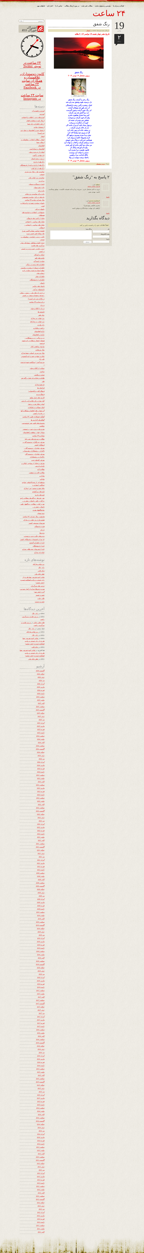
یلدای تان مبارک (39, 552)
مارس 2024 (40, 765)
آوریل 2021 (40, 860)
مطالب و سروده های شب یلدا (34, 439)
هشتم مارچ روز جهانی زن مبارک (33, 520)
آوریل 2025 (40, 723)
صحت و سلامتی (39, 375)
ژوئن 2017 (41, 1010)
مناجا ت (41, 476)
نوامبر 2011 (40, 1229)
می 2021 (41, 857)
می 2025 (41, 719)
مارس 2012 (40, 1216)
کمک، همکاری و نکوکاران (36, 407)
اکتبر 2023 (41, 781)
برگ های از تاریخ (38, 162)
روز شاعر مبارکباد (38, 564)
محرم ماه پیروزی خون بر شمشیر (33, 429)
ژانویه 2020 (40, 909)
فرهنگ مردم (40, 394)
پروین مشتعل (100, 164)
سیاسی (41, 371)
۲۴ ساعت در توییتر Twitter (32, 64)
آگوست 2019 (40, 925)
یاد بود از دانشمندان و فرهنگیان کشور (32, 539)
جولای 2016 (40, 1046)
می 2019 (41, 935)
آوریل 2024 (40, 762)
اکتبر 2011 (41, 1232)
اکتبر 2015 (41, 1075)
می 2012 (41, 1209)
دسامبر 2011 (40, 1225)
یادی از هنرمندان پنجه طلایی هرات (33, 549)
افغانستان (41, 145)
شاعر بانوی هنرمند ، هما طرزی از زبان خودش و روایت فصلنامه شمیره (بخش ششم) (32, 580)
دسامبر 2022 (40, 798)
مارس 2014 (40, 1137)
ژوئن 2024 (41, 755)
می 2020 (41, 896)
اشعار (88, 30)
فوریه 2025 (40, 729)
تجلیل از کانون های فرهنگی (35, 218)
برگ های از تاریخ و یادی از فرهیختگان (32, 165)
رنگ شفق (101, 23)
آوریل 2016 (40, 1056)
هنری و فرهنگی (39, 526)
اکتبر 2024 (41, 742)
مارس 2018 (40, 981)
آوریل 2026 (40, 684)
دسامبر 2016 (40, 1030)
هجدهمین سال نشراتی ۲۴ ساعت (33, 516)
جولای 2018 (40, 968)
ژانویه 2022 (40, 834)
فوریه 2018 (40, 984)
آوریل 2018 (40, 977)
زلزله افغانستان (39, 331)
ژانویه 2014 (40, 1144)
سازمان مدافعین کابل (37, 346)
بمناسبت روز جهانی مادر (36, 178)
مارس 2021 (40, 863)
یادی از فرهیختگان (38, 546)
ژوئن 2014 (41, 1127)
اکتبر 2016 (41, 1036)
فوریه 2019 (40, 945)
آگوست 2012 (40, 1199)
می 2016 (41, 1052)
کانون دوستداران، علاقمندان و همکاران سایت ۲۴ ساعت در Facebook (32, 80)
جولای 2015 (40, 1085)
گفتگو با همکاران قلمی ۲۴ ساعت (33, 417)
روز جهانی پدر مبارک (37, 318)
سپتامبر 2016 (40, 1039)
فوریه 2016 (40, 1062)
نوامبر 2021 (40, 837)
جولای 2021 (40, 850)
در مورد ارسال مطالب (71, 6)
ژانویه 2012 (40, 1222)
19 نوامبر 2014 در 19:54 (94, 186)
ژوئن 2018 (41, 971)
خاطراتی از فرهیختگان (37, 280)
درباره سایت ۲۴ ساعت (36, 302)
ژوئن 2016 (41, 1049)
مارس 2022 (40, 827)
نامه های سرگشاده (38, 492)
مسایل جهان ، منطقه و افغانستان (33, 432)
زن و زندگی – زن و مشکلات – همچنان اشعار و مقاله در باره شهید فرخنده (33, 340)
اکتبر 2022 (41, 804)
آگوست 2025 (40, 710)
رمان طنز (41, 315)
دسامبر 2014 (40, 1108)
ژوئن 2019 (41, 932)
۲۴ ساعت (109, 13)
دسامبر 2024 (40, 736)
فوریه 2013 (40, 1180)
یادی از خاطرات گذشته (36, 543)
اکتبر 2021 (41, 840)
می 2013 (41, 1170)
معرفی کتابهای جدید (37, 460)
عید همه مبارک (39, 384)
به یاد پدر (41, 181)
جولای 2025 (40, 713)
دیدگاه (119, 38)
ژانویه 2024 (40, 772)
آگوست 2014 (40, 1121)
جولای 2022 (40, 814)
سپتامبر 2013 (40, 1157)
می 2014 (41, 1131)
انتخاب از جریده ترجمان (36, 152)
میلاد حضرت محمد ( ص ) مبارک (34, 488)
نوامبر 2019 (40, 915)
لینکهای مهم (41, 6)
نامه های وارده (39, 495)
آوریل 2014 (40, 1134)
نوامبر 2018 (40, 954)
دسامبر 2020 (40, 873)
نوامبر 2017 (40, 994)
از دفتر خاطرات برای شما (35, 124)
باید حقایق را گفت (38, 155)
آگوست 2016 (40, 1043)
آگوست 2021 (40, 847)
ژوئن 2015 (41, 1088)
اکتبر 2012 (41, 1193)
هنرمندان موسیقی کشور (36, 523)
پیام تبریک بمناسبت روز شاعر (34, 194)
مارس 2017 (40, 1020)
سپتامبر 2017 (40, 1000)
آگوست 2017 (40, 1003)
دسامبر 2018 (40, 951)
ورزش (42, 530)
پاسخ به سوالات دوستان (36, 184)
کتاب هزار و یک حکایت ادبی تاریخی (32, 401)
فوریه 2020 (40, 906)
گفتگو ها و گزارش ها (37, 420)
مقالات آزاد (40, 469)
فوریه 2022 (40, 830)
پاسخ (107, 197)
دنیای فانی (41, 571)
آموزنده (42, 114)
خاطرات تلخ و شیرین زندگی (35, 264)
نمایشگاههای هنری (38, 510)
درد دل (42, 305)
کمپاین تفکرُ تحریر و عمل (36, 404)
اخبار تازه (50, 6)
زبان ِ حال (41, 567)
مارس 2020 (40, 902)
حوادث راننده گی (38, 261)
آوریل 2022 (40, 824)
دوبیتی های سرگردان (37, 586)
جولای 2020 (40, 889)
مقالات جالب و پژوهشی (36, 472)
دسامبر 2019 (40, 912)
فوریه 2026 (40, 690)
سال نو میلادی (39, 350)
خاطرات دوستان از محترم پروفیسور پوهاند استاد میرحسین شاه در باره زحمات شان (32, 270)
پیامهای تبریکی (39, 209)
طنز (43, 381)
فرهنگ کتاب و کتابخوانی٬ (36, 391)
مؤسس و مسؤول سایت (103, 6)
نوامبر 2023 (40, 778)
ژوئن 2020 (41, 892)
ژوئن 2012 (41, 1206)
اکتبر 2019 (41, 919)
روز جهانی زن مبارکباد (37, 321)
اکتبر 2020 (41, 879)
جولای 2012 (40, 1202)
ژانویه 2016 (40, 1065)
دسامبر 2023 (40, 775)
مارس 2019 (40, 941)
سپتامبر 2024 (40, 746)
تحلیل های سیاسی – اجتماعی (34, 222)
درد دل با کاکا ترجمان (37, 308)
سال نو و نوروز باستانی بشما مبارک (32, 353)
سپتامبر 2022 (40, 808)
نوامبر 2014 (40, 1111)
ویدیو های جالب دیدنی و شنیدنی (34, 536)
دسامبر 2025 (40, 697)
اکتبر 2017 (41, 997)
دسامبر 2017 (40, 990)
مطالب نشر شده (87, 6)
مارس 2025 (40, 726)
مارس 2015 (40, 1098)
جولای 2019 (40, 928)
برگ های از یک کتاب (37, 168)
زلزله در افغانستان (38, 335)
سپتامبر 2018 (40, 961)
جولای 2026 (40, 674)
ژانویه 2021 (40, 870)
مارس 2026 (40, 687)
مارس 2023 (40, 788)
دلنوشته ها (41, 312)
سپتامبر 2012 (40, 1196)
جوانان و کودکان (39, 255)
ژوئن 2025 (41, 716)
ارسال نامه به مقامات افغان (35, 121)
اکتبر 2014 (41, 1114)
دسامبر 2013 (40, 1147)
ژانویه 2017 (40, 1026)
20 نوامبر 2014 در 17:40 (94, 202)
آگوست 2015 (40, 1082)
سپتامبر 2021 (40, 843)
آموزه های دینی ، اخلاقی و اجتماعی (32, 117)
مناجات (42, 479)
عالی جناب (40, 598)
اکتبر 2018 (41, 958)
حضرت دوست (39, 602)
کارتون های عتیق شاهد (37, 398)
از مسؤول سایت (39, 127)
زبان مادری (40, 325)
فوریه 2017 (40, 1023)
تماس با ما (58, 6)
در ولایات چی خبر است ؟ (36, 299)
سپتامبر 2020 (40, 883)
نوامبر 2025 (40, 700)
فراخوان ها (40, 388)
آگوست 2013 (40, 1160)
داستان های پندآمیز (38, 286)
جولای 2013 (40, 1163)
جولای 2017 (40, 1007)
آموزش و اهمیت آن (38, 111)
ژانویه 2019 (40, 948)
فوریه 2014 (40, 1140)
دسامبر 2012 (40, 1186)
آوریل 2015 (40, 1095)
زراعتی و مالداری (38, 328)
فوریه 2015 (40, 1101)
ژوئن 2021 (41, 853)
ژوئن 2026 (41, 677)
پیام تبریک (41, 191)
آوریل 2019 (40, 938)
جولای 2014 (40, 1124)
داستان (42, 283)
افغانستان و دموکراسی (36, 149)
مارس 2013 (40, 1176)
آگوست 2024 (40, 749)
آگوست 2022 (40, 811)
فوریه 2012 (40, 1219)
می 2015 (41, 1092)
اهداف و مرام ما (118, 6)
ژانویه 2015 (40, 1105)
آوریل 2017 (40, 1016)
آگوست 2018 (40, 964)
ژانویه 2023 (40, 795)
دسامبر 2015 (40, 1069)
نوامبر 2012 (40, 1189)
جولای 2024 (40, 752)
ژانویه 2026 (40, 693)
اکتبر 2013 (41, 1154)
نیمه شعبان (40, 513)
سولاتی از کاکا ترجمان (37, 368)
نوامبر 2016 (40, 1033)
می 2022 (41, 821)
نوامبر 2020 (40, 876)
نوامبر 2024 (40, 739)
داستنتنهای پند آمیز (38, 289)
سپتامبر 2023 (40, 785)
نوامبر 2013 (40, 1150)
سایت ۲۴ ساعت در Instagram (32, 96)
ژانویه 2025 (40, 733)
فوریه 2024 (40, 768)
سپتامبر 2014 (40, 1118)
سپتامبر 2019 (40, 922)
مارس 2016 (40, 1059)
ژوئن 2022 (41, 817)
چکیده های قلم (39, 258)
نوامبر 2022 (40, 801)
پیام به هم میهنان (39, 187)
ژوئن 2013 (41, 1167)
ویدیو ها (41, 533)
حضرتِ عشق (40, 595)
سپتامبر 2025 (40, 706)
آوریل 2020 (40, 899)
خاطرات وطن (39, 276)
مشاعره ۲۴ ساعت (38, 436)
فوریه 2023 (40, 791)
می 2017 (41, 1013)
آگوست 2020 (40, 886)
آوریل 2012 (40, 1212)
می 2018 (41, 974)
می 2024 (41, 759)
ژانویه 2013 (40, 1183)
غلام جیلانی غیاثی (38, 622)
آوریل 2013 (40, 1173)
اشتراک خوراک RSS (29, 28)
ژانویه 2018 (40, 987)
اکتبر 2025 (41, 703)
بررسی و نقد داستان (37, 159)
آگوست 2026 (40, 671)
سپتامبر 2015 (40, 1078)
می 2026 (41, 680)
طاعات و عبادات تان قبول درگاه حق (32, 378)
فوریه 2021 (40, 866)
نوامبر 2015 (40, 1072)
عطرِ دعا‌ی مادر (39, 574)
